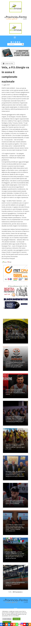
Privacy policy (6, 622)
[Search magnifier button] (22, 44)
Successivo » (19, 592)
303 (14, 592)
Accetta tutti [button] (16, 619)
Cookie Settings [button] (7, 619)
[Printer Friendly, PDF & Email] (7, 262)
